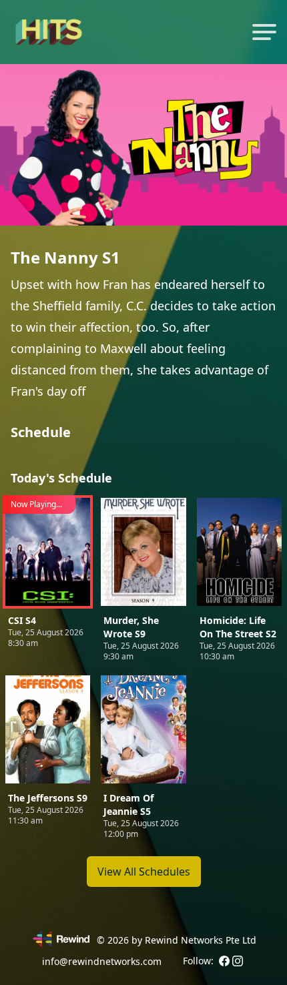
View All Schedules (143, 871)
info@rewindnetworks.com (102, 961)
